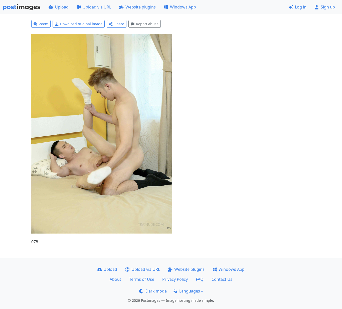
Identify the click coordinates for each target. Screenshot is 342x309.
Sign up (328, 7)
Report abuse (147, 23)
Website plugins (140, 7)
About (115, 279)
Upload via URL (97, 7)
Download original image (81, 23)
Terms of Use (141, 279)
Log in (300, 7)
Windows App (183, 7)
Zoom (43, 23)
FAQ (200, 279)
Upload (62, 7)
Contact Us (222, 279)
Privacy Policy (175, 279)
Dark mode (156, 291)
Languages (189, 291)
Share (119, 23)
